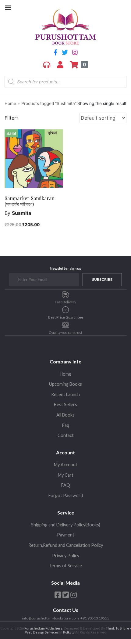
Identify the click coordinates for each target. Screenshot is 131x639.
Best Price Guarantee (65, 317)
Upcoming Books (65, 384)
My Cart (65, 475)
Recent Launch (65, 394)
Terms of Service (65, 565)
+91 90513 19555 (94, 618)
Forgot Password (65, 495)
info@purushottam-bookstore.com (50, 618)
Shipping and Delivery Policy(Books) (65, 524)
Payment (65, 534)
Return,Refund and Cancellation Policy (65, 545)
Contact (66, 435)
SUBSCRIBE (102, 279)
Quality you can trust (65, 332)
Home (10, 103)
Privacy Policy (65, 555)
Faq (65, 425)
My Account (65, 464)
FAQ (65, 485)
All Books (65, 414)
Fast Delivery (65, 302)
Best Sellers (65, 404)
